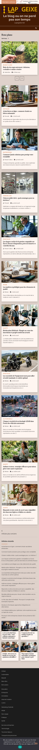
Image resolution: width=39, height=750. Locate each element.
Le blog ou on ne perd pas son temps (19, 17)
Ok (20, 747)
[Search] (36, 28)
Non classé (5, 714)
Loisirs (3, 703)
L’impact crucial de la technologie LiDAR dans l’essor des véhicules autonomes (18, 422)
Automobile (7, 419)
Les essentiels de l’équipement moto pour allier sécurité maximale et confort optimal (18, 377)
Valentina (7, 72)
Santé (5, 328)
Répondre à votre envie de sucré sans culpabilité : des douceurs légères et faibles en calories (19, 511)
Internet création (7, 699)
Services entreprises (8, 725)
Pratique (6, 239)
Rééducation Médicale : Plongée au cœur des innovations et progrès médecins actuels (18, 332)
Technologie (5, 728)
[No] (36, 743)
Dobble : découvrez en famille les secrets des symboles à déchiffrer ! (9, 655)
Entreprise (7, 152)
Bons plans (7, 65)
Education (5, 689)
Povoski (6, 116)
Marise (6, 292)
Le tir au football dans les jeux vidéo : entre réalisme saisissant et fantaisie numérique (9, 635)
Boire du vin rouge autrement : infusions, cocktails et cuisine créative (16, 68)
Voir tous (4, 38)
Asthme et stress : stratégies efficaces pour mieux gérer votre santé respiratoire (19, 468)
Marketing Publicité (7, 707)
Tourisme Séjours (7, 732)
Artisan (6, 109)
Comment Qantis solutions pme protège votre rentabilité (19, 552)
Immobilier (7, 196)
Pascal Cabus (8, 159)
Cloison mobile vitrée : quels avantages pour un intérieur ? (19, 555)
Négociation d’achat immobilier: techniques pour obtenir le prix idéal (29, 656)
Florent (6, 203)
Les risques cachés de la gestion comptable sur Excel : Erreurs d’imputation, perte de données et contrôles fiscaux (19, 244)
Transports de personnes (9, 735)
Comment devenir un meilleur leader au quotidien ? (28, 634)
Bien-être (4, 681)
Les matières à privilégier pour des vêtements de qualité (19, 564)
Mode (5, 284)
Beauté (4, 678)
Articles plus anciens (9, 534)
